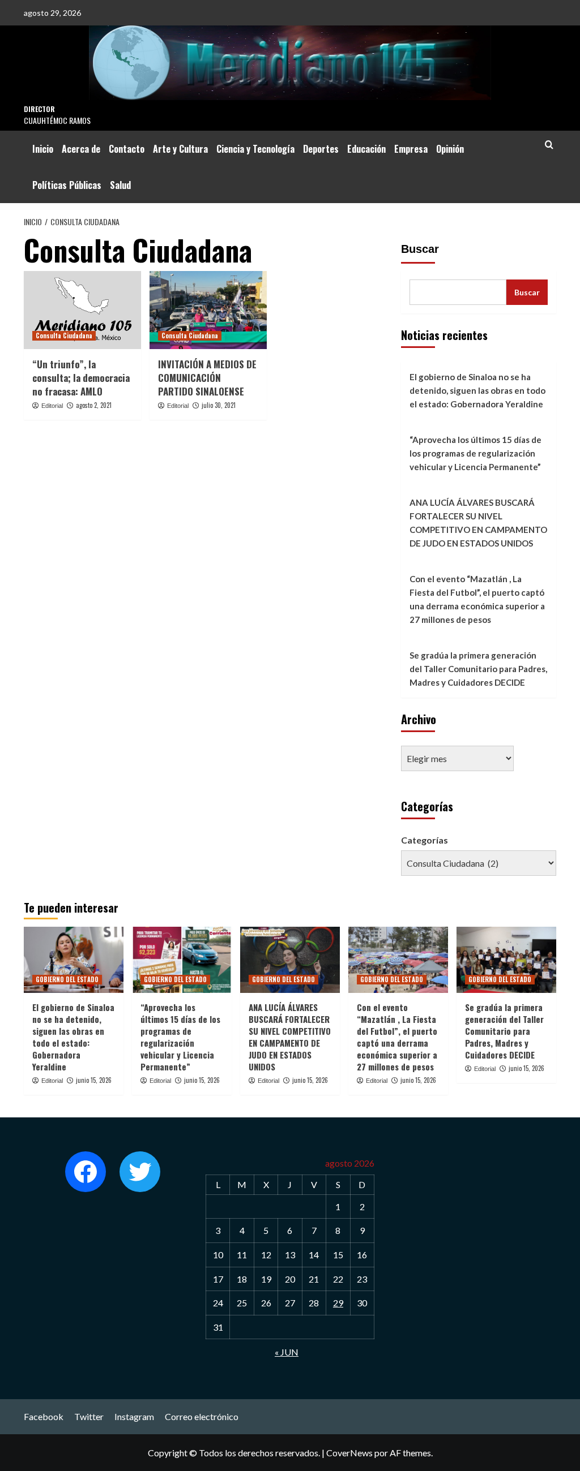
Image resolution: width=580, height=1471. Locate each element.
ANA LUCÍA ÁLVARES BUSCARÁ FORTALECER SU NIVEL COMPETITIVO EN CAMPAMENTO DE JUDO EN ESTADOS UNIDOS (478, 522)
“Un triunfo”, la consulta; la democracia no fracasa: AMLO (81, 377)
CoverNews (349, 1452)
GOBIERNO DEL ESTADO (67, 979)
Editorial (52, 405)
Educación (366, 149)
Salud (120, 185)
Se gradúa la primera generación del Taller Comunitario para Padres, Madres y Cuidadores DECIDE (478, 668)
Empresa (411, 149)
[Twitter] (140, 1171)
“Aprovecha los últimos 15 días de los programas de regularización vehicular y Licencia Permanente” (475, 453)
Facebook (43, 1416)
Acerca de (81, 149)
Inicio (42, 149)
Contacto (126, 149)
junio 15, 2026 (94, 1080)
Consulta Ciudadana (64, 335)
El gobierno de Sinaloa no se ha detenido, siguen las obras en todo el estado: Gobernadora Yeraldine (477, 390)
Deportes (321, 149)
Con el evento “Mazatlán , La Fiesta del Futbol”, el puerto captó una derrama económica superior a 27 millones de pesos (477, 599)
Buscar (420, 249)
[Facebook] (85, 1171)
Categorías (424, 840)
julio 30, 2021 (219, 405)
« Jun (286, 1352)
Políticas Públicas (66, 185)
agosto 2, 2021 (94, 405)
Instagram (134, 1416)
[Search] (549, 144)
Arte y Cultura (180, 149)
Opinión (450, 149)
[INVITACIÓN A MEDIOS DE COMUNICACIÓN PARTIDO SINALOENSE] (208, 310)
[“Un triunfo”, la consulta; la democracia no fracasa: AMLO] (82, 310)
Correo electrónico (201, 1416)
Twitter (89, 1416)
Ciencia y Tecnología (255, 149)
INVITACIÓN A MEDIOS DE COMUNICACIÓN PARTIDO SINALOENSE (207, 377)
